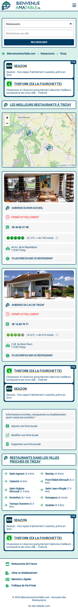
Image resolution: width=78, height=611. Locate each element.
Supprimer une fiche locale (26, 444)
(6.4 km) (59, 481)
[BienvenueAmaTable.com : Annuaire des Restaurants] (24, 5)
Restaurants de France (24, 563)
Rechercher (39, 42)
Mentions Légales (21, 579)
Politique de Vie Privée (23, 585)
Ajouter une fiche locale (24, 426)
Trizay (63, 53)
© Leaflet (62, 165)
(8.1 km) (20, 497)
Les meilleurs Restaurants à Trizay (40, 105)
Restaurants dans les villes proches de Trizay (34, 459)
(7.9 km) (19, 490)
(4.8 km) (54, 473)
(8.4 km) (56, 497)
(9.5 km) (54, 505)
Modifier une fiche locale (24, 435)
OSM (72, 165)
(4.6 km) (21, 473)
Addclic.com (43, 605)
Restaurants (48, 53)
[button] (49, 147)
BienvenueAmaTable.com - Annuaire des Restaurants (43, 599)
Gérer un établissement (24, 572)
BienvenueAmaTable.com (21, 53)
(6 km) (18, 481)
